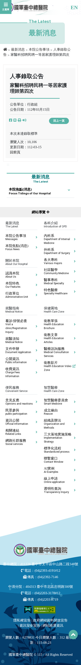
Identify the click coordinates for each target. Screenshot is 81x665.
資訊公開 (16, 422)
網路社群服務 (15, 442)
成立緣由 (51, 411)
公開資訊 (16, 360)
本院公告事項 (39, 49)
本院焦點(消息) (30, 191)
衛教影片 (57, 366)
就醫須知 (13, 340)
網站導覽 (39, 212)
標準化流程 (57, 449)
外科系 (57, 251)
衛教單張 (54, 324)
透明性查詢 (56, 490)
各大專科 (53, 261)
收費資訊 (12, 372)
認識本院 (12, 274)
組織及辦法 (54, 424)
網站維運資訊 (53, 625)
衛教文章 (54, 338)
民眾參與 (16, 411)
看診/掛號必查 (16, 326)
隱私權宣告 (22, 620)
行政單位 (16, 295)
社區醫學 (56, 271)
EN (74, 7)
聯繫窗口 (53, 459)
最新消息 (18, 49)
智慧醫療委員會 (56, 401)
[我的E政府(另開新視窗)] (28, 609)
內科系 (57, 239)
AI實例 (51, 470)
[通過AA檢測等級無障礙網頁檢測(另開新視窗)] (44, 609)
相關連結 (13, 432)
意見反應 (19, 401)
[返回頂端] (73, 634)
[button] (19, 120)
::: (8, 164)
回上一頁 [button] (59, 120)
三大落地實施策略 (57, 437)
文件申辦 (18, 350)
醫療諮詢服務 (56, 352)
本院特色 (13, 284)
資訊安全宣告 (29, 625)
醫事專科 (54, 281)
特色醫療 (55, 291)
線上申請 (54, 480)
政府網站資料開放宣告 (50, 620)
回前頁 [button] (15, 152)
